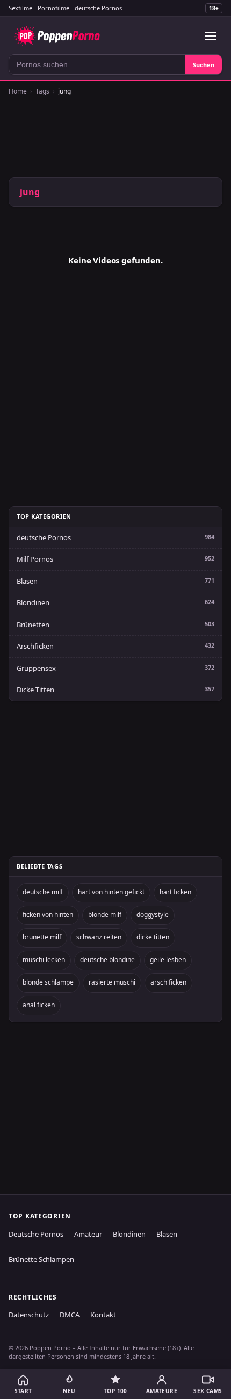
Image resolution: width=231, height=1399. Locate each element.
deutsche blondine (107, 959)
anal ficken (39, 1004)
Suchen (203, 65)
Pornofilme (53, 8)
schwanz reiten (98, 937)
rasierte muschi (112, 982)
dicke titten (152, 937)
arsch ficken (168, 982)
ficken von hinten (48, 914)
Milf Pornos (35, 559)
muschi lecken (44, 959)
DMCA (70, 1314)
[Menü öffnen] (210, 36)
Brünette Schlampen (41, 1259)
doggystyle (152, 914)
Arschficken (35, 646)
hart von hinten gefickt (111, 891)
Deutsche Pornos (36, 1234)
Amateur (88, 1234)
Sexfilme (20, 8)
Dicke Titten (35, 689)
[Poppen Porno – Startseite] (57, 36)
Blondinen (33, 602)
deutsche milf (43, 891)
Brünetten (33, 624)
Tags (42, 91)
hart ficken (175, 891)
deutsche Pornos (98, 8)
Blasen (27, 581)
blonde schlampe (48, 982)
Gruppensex (36, 668)
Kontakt (103, 1314)
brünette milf (42, 937)
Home (18, 91)
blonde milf (104, 914)
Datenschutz (29, 1314)
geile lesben (168, 959)
